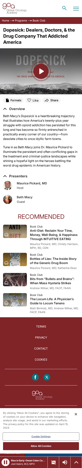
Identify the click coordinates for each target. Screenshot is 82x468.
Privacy (41, 337)
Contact (41, 348)
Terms (41, 326)
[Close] (76, 414)
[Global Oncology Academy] (14, 8)
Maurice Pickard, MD (32, 183)
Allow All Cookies (41, 445)
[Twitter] (46, 377)
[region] (41, 431)
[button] (14, 108)
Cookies (41, 359)
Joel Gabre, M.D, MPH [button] (23, 463)
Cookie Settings (41, 436)
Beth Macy (24, 197)
